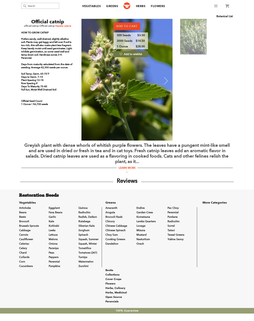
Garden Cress (144, 212)
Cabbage (24, 230)
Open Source (113, 296)
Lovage (140, 225)
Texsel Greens (176, 234)
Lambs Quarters (146, 221)
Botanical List (224, 16)
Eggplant (54, 208)
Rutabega (84, 221)
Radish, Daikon (87, 216)
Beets (22, 216)
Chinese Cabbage (116, 225)
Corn (22, 261)
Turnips (82, 257)
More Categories (214, 202)
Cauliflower (26, 239)
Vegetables (91, 6)
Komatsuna (143, 216)
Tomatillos (84, 248)
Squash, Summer (88, 239)
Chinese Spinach (115, 230)
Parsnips (54, 248)
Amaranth (111, 208)
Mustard (141, 234)
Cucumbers (26, 266)
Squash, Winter (87, 243)
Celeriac (24, 243)
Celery (23, 248)
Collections (112, 274)
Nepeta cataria (63, 25)
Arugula (110, 212)
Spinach (83, 234)
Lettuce (53, 234)
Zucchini (83, 266)
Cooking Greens (115, 239)
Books (109, 270)
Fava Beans (55, 212)
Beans (22, 212)
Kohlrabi (54, 225)
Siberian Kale (86, 225)
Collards (24, 257)
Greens (112, 6)
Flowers (158, 6)
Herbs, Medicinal (116, 292)
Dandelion (111, 243)
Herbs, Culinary (115, 288)
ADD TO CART (126, 26)
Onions (53, 243)
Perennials (112, 301)
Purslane (173, 216)
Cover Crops (113, 279)
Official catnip (47, 22)
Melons (53, 239)
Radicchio (84, 212)
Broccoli (24, 221)
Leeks (52, 230)
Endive (140, 208)
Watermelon (85, 261)
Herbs (141, 6)
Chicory (110, 221)
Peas (51, 252)
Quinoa (83, 208)
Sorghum (83, 230)
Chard (23, 252)
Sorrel (171, 225)
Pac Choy (173, 208)
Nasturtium (143, 239)
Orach (140, 243)
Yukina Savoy (176, 239)
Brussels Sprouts (29, 225)
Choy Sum (111, 234)
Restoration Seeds (39, 195)
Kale (51, 221)
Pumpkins (54, 266)
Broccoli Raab (114, 216)
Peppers (53, 257)
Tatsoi (171, 230)
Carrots (23, 234)
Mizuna (140, 230)
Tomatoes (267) (87, 252)
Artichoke (25, 208)
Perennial (54, 261)
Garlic (52, 216)
